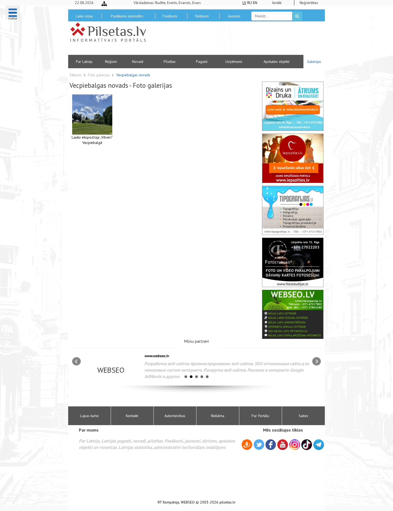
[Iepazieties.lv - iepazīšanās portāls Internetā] (292, 158)
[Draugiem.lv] (247, 445)
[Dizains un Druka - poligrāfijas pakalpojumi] (292, 106)
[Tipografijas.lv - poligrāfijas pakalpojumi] (292, 210)
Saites (303, 415)
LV (244, 2)
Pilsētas (170, 61)
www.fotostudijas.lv (169, 355)
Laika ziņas (84, 16)
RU (249, 2)
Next (316, 361)
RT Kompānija (168, 502)
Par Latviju (84, 61)
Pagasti (201, 61)
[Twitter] (259, 445)
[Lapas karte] (104, 3)
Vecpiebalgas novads (133, 75)
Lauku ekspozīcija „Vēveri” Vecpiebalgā (92, 140)
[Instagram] (294, 444)
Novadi (137, 61)
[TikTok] (306, 444)
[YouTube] (282, 444)
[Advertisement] (235, 40)
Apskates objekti (277, 61)
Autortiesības (174, 415)
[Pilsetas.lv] (111, 32)
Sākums (76, 75)
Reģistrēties (309, 2)
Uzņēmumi (233, 61)
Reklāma (217, 415)
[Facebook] (270, 445)
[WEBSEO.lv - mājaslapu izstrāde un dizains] (292, 314)
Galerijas (314, 61)
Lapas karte (89, 415)
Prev (76, 361)
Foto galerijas (99, 75)
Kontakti (132, 415)
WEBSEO (188, 502)
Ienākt (277, 2)
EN (255, 2)
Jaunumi (234, 16)
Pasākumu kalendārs (127, 16)
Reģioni (111, 61)
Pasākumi (170, 16)
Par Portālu (260, 415)
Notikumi (202, 16)
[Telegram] (318, 444)
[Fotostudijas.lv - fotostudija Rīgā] (292, 262)
